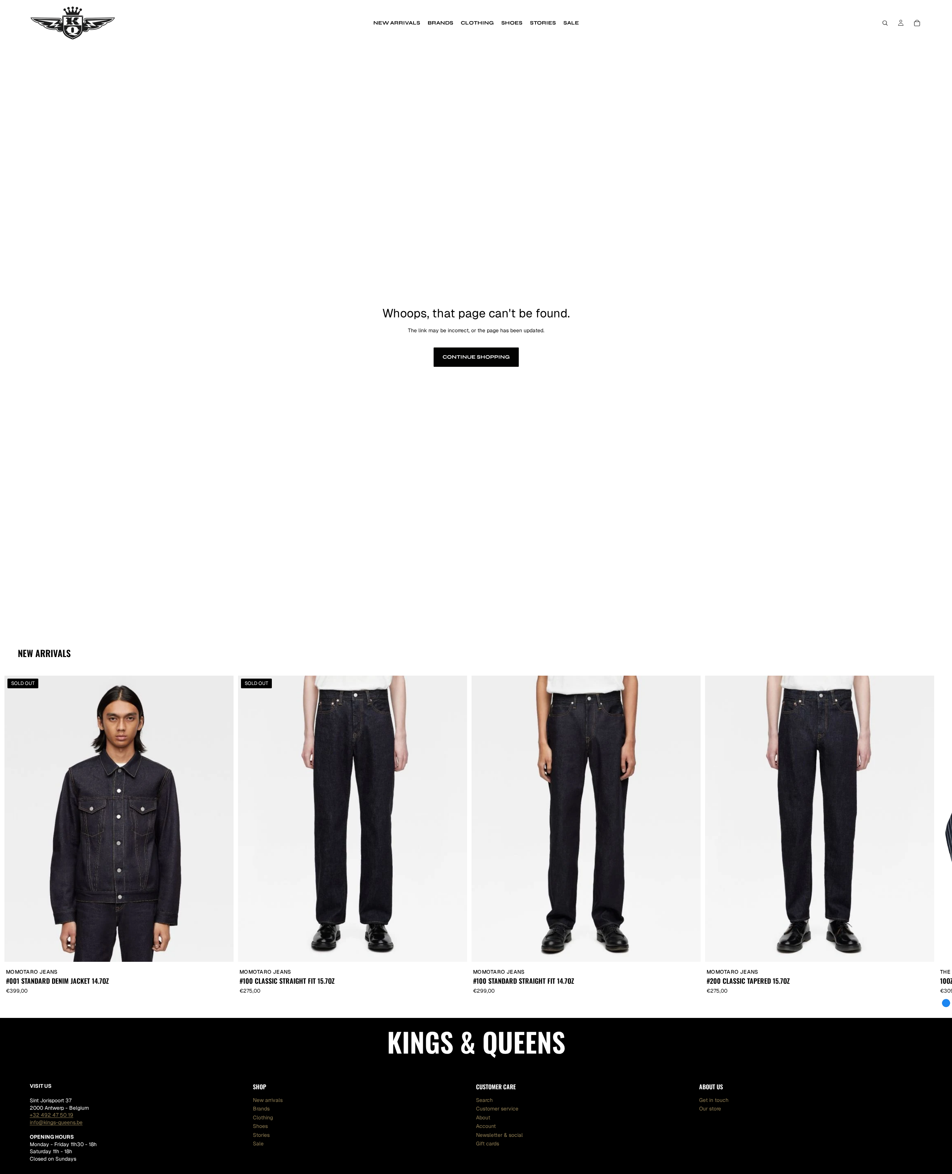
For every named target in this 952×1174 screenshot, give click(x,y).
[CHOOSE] (689, 950)
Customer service (497, 1108)
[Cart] (917, 23)
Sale (258, 1143)
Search (484, 1099)
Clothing (263, 1117)
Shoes (260, 1126)
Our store (710, 1108)
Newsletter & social (499, 1134)
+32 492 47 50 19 (51, 1115)
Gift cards (487, 1143)
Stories (261, 1134)
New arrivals (268, 1099)
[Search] (885, 23)
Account (486, 1126)
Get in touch (714, 1099)
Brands (261, 1108)
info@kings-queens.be (56, 1122)
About (483, 1117)
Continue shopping (476, 357)
